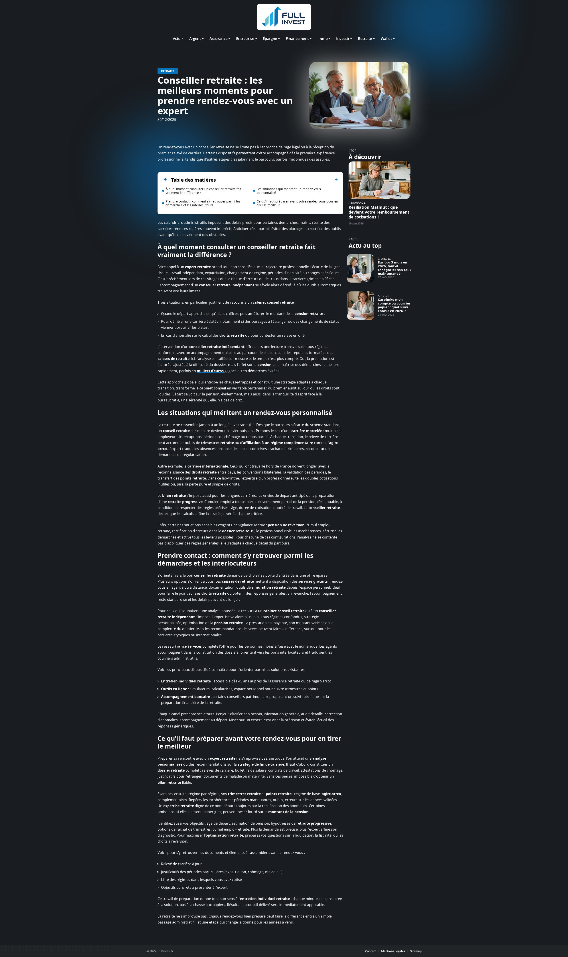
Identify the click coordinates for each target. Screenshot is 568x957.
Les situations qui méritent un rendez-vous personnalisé (289, 191)
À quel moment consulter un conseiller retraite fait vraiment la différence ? (203, 191)
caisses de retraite (173, 358)
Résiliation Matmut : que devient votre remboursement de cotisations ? (379, 212)
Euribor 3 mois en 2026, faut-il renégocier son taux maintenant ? (395, 268)
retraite (222, 147)
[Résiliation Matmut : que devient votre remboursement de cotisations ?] (379, 179)
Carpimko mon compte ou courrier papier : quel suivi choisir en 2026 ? (394, 305)
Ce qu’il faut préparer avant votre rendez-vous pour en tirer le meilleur (297, 203)
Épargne (384, 258)
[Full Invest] (284, 17)
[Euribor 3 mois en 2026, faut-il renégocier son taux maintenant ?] (360, 268)
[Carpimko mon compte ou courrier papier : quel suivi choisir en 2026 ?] (360, 305)
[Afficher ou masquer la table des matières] (277, 179)
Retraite (167, 71)
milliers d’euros (210, 370)
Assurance (357, 202)
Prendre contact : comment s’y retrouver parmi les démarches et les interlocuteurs (203, 203)
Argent (383, 296)
